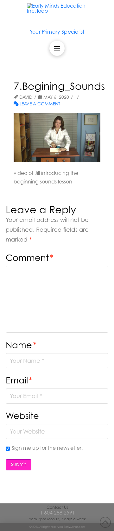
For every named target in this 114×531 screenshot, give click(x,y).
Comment (30, 257)
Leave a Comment (39, 103)
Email (19, 380)
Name (21, 345)
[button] (57, 48)
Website (22, 415)
